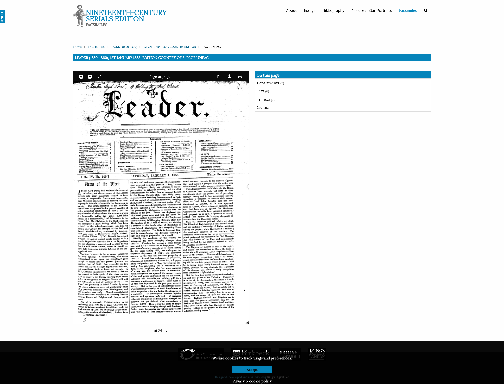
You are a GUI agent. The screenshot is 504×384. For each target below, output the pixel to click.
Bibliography (333, 10)
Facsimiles (408, 10)
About (291, 10)
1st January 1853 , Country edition (169, 46)
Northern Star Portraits (372, 10)
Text (263, 91)
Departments (270, 83)
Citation (264, 107)
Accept (252, 369)
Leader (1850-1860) (124, 46)
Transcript (266, 99)
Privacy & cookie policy (252, 380)
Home (77, 46)
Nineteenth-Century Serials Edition (126, 14)
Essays (309, 10)
